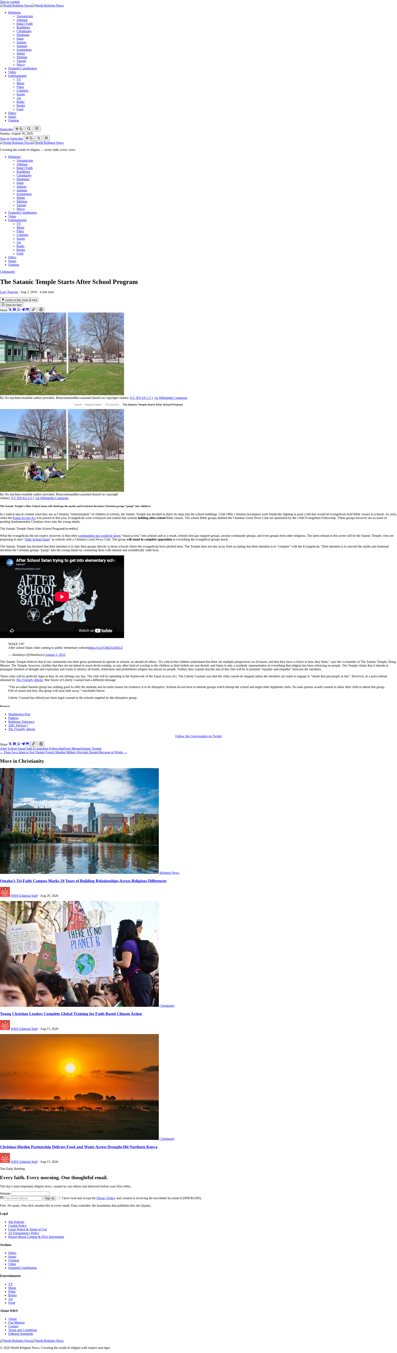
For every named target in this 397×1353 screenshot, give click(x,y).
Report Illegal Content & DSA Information (36, 1236)
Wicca (21, 64)
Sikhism (22, 57)
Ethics (12, 113)
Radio (20, 102)
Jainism (21, 42)
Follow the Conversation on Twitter (198, 736)
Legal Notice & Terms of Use (27, 1229)
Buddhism (23, 27)
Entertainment (17, 76)
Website (5, 1193)
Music (21, 83)
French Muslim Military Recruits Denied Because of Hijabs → (86, 752)
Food (20, 109)
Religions (14, 12)
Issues (12, 116)
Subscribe (6, 129)
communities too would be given (99, 535)
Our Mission (16, 1322)
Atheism (22, 20)
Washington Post (19, 714)
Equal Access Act (24, 518)
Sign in (4, 138)
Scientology (24, 49)
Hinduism (23, 35)
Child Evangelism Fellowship (44, 748)
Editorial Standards (20, 1333)
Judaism (22, 46)
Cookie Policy (17, 1225)
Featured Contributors (22, 68)
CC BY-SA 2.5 (141, 398)
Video (12, 72)
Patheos (13, 718)
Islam (20, 38)
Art (19, 98)
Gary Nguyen (9, 292)
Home (77, 404)
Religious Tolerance (21, 721)
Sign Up (49, 1198)
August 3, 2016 (55, 654)
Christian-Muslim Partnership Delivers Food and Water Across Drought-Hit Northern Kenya (79, 1147)
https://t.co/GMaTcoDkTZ (105, 647)
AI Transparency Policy (23, 1233)
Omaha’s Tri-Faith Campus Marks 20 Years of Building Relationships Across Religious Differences (83, 881)
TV (19, 79)
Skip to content (10, 2)
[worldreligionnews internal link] (32, 5)
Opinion (13, 120)
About (12, 1319)
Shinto (21, 53)
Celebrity (23, 90)
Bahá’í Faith (25, 23)
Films (20, 87)
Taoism (21, 61)
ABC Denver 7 (18, 725)
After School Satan (37, 539)
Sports (21, 94)
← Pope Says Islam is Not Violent (22, 752)
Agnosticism (25, 16)
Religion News (93, 404)
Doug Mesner (72, 748)
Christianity (24, 31)
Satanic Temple (91, 748)
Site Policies (16, 1222)
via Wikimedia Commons (170, 398)
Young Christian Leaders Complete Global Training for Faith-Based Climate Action (71, 1014)
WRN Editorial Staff (24, 895)
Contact (13, 1326)
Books (21, 105)
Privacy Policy (106, 1198)
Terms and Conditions (22, 1330)
